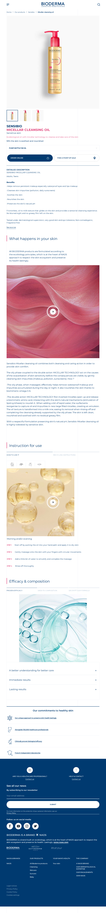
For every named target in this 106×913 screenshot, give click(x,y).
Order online (16, 158)
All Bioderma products (38, 863)
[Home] (53, 4)
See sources (11, 227)
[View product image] (53, 62)
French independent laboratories (27, 753)
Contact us (29, 779)
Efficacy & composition (29, 581)
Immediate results (20, 680)
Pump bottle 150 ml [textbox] (17, 148)
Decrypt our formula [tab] (79, 590)
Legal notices (12, 886)
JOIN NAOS (80, 876)
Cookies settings (13, 895)
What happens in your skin (33, 238)
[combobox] (53, 148)
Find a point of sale (66, 158)
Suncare (33, 874)
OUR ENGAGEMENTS (84, 872)
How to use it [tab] (13, 455)
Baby (32, 877)
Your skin (56, 863)
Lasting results (17, 689)
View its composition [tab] (47, 590)
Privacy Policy (11, 813)
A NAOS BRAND (82, 863)
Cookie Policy (12, 892)
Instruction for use (25, 445)
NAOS (9, 863)
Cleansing (33, 867)
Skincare (33, 870)
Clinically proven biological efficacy (28, 741)
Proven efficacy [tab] (14, 590)
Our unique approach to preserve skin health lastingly (35, 718)
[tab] (30, 455)
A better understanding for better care (31, 670)
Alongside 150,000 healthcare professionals (31, 730)
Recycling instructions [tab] (64, 455)
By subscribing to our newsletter (22, 790)
